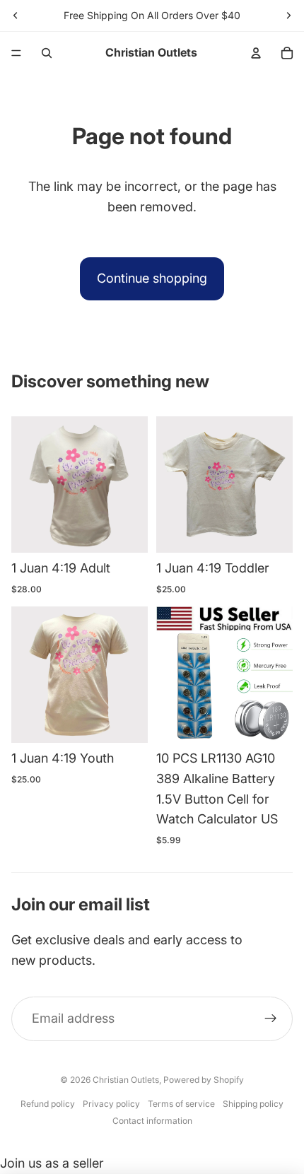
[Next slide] (288, 15)
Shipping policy (253, 1103)
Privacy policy (111, 1103)
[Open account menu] (255, 53)
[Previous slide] (15, 15)
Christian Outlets (126, 1079)
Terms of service (181, 1103)
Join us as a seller (52, 1163)
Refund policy (48, 1103)
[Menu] (16, 53)
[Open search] (46, 53)
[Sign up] (270, 1019)
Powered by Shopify (203, 1079)
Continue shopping (152, 278)
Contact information (152, 1120)
